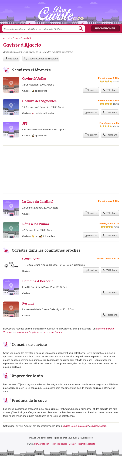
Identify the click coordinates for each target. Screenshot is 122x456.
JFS (24, 123)
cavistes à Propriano (27, 332)
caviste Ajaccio (98, 426)
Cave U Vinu (31, 258)
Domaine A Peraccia (38, 280)
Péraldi (28, 303)
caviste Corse (69, 426)
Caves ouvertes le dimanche (42, 58)
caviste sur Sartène (53, 332)
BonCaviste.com (61, 13)
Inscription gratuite (86, 444)
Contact (72, 444)
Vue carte (13, 58)
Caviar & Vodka (34, 78)
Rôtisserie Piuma (35, 223)
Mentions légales (59, 444)
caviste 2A (83, 426)
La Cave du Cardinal (37, 201)
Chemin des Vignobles (39, 100)
